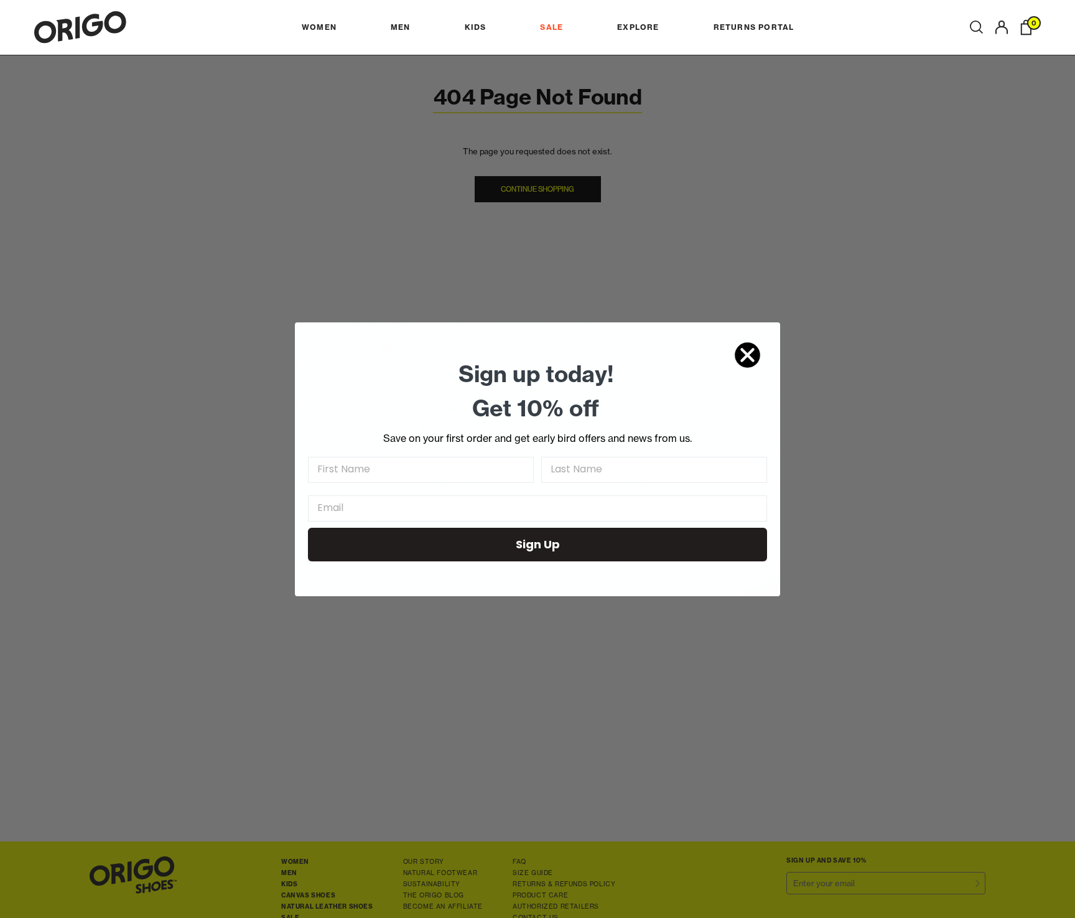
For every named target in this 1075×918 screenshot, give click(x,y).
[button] (976, 27)
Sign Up (538, 544)
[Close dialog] (747, 355)
